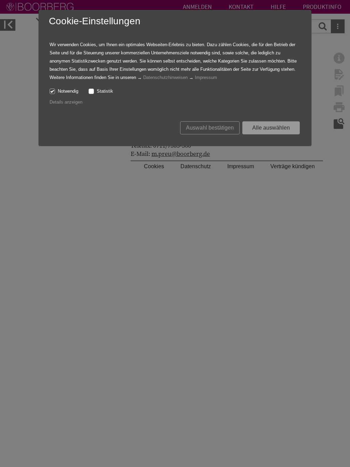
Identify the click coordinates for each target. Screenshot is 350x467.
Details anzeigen (66, 102)
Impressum (206, 77)
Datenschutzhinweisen (165, 77)
